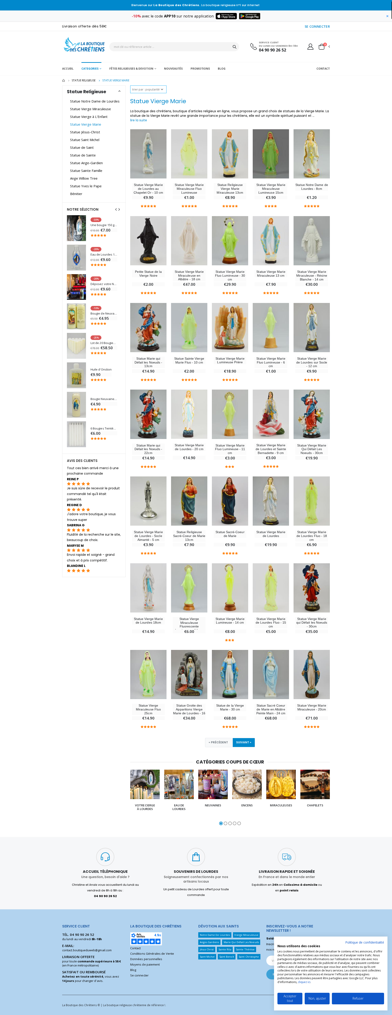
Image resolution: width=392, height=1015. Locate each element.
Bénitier (76, 193)
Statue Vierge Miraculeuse (90, 109)
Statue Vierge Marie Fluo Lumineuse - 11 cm (230, 449)
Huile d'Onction (101, 369)
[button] (324, 46)
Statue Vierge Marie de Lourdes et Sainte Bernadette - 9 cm (271, 449)
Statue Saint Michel (84, 139)
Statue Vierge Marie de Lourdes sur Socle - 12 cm (311, 362)
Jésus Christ (207, 949)
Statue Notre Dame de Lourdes (95, 101)
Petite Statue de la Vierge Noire (148, 273)
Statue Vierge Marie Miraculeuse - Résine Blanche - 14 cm (311, 275)
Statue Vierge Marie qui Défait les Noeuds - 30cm (311, 622)
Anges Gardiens (209, 942)
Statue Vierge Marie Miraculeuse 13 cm (270, 273)
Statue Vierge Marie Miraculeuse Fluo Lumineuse (189, 188)
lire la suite (138, 120)
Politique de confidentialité (364, 942)
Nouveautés (173, 69)
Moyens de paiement (145, 964)
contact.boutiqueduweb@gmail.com (87, 950)
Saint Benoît (226, 956)
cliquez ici (304, 982)
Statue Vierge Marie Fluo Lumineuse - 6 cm (270, 362)
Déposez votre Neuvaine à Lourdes (104, 284)
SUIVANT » (243, 742)
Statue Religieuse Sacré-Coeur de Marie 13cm (189, 536)
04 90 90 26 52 (272, 50)
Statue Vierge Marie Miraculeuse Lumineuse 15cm (270, 188)
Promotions (200, 69)
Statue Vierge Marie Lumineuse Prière (230, 360)
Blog (221, 69)
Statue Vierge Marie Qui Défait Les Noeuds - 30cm (311, 449)
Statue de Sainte (83, 155)
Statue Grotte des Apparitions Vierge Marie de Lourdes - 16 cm (189, 711)
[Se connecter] (310, 46)
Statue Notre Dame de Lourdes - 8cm (311, 186)
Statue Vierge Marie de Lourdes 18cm (148, 621)
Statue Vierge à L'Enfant (89, 116)
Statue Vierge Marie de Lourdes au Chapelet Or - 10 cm (148, 188)
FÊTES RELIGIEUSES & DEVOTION (131, 69)
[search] (234, 46)
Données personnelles (146, 959)
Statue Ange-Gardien (86, 163)
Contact (323, 69)
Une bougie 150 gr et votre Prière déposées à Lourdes (104, 225)
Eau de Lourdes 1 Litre (104, 254)
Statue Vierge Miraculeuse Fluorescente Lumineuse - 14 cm (189, 624)
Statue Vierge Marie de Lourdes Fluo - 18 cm (311, 536)
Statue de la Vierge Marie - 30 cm (230, 707)
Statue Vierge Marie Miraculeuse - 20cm (311, 707)
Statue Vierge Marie (85, 124)
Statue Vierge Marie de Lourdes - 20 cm (189, 447)
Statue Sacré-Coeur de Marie (230, 534)
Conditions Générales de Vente (152, 954)
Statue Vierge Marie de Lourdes (270, 534)
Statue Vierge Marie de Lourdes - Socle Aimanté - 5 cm (148, 536)
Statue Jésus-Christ (85, 132)
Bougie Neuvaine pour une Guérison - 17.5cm (104, 399)
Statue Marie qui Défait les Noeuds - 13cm (148, 362)
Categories (89, 69)
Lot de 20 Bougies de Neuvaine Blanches (104, 343)
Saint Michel (207, 956)
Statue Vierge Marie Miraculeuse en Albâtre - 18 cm (189, 275)
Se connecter (139, 975)
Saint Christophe (249, 956)
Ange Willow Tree (84, 178)
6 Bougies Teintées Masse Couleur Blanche (104, 428)
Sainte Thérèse (245, 949)
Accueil (68, 69)
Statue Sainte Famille (86, 170)
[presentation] (125, 798)
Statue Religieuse (84, 80)
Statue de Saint (82, 147)
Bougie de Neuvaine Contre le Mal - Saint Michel (104, 313)
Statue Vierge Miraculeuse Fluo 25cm (148, 709)
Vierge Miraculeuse (246, 935)
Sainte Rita (224, 949)
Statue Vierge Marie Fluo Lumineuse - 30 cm (230, 275)
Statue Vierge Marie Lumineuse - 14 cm (230, 621)
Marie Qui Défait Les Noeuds (241, 942)
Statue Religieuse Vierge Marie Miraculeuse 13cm (230, 188)
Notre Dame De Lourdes (215, 935)
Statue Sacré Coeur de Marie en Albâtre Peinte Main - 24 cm (270, 709)
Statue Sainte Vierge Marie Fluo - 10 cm (189, 360)
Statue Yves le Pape (86, 186)
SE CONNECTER (317, 26)
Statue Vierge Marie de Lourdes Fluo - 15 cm (271, 622)
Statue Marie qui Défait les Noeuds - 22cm (148, 449)
